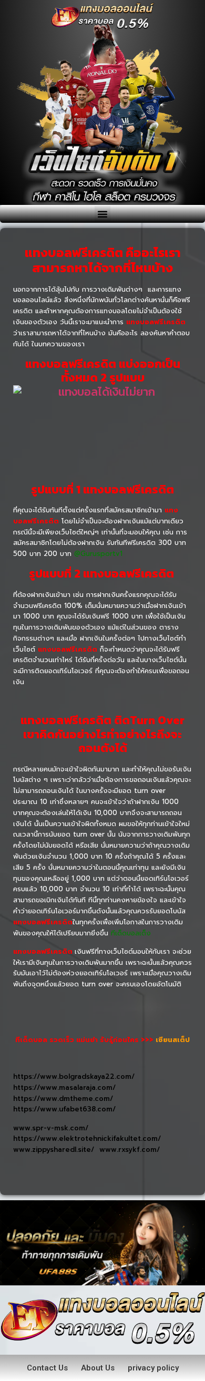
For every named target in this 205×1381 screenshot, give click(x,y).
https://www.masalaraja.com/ (67, 1088)
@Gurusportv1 (98, 554)
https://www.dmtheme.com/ (64, 1099)
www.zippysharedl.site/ (56, 1150)
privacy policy (153, 1368)
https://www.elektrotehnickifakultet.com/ (87, 1138)
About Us (98, 1368)
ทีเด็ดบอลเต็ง (131, 933)
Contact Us (47, 1368)
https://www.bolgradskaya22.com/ (76, 1076)
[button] (102, 214)
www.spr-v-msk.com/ (52, 1128)
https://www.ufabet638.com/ (64, 1109)
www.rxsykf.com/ (129, 1150)
